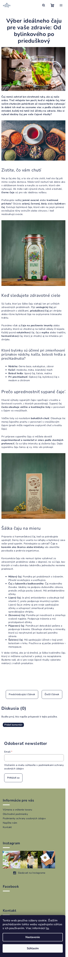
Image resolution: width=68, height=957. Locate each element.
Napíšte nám (10, 822)
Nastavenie (32, 937)
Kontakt (7, 827)
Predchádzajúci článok (22, 694)
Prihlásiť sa (13, 777)
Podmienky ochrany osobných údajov (24, 818)
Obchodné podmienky (15, 814)
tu (47, 928)
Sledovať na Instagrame (31, 873)
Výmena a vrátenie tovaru (17, 809)
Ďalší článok (52, 694)
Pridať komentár (13, 724)
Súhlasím (33, 948)
